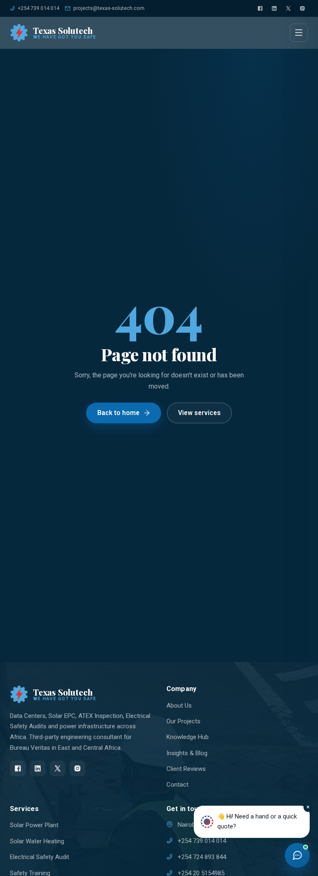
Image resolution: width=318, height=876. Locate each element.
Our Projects (183, 721)
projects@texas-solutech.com (108, 8)
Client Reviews (186, 769)
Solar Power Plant (34, 825)
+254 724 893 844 (202, 857)
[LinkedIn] (274, 8)
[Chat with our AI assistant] (297, 855)
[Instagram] (302, 8)
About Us (179, 705)
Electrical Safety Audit (39, 857)
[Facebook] (260, 8)
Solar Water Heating (37, 841)
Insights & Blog (186, 753)
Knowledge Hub (187, 737)
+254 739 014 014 (38, 8)
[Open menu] (299, 33)
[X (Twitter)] (288, 8)
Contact (177, 784)
